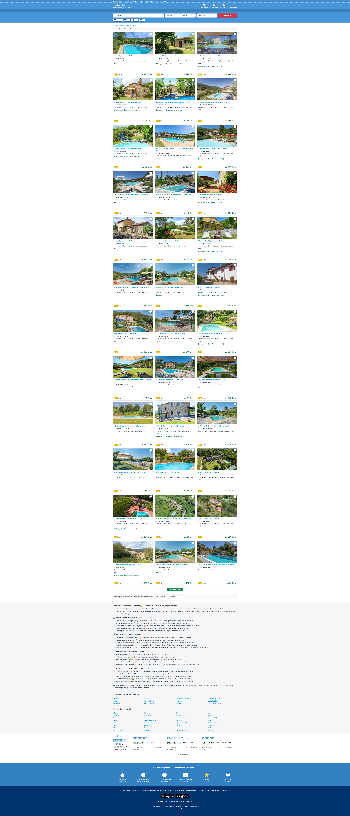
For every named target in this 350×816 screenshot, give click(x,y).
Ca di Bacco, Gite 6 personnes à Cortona (127, 148)
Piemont (210, 715)
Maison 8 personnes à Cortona (124, 56)
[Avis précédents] (129, 743)
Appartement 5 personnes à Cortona (168, 241)
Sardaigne (116, 715)
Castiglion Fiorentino (182, 698)
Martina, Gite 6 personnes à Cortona (168, 56)
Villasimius (116, 728)
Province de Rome (150, 720)
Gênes (146, 725)
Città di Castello (149, 703)
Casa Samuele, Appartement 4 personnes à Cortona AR (216, 565)
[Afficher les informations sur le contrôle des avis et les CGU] (126, 747)
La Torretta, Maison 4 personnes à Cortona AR (213, 426)
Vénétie (178, 715)
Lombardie (147, 715)
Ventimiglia (211, 728)
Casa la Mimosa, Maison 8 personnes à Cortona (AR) (131, 287)
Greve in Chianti (117, 730)
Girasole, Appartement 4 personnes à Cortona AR (172, 565)
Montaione (211, 725)
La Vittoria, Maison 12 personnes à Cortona (212, 148)
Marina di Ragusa (181, 730)
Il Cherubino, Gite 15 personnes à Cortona (128, 518)
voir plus (141, 744)
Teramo (115, 723)
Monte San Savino (213, 701)
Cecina (178, 728)
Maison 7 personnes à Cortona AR (125, 333)
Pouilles (115, 718)
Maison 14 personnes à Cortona (208, 518)
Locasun (213, 790)
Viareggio (147, 728)
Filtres (128, 20)
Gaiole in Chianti (118, 703)
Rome (114, 725)
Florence (147, 730)
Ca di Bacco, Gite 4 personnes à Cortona (127, 102)
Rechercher (227, 15)
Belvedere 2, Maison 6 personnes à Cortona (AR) (130, 426)
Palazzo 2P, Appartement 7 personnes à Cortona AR (173, 518)
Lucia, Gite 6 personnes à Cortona (209, 195)
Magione (179, 701)
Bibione (146, 723)
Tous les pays (198, 790)
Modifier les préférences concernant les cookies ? (175, 809)
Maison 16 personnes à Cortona (208, 472)
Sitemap (207, 790)
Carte (136, 20)
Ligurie (210, 713)
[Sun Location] (120, 5)
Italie (114, 713)
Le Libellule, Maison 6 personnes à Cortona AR (213, 102)
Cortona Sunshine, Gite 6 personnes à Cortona (213, 333)
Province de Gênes (214, 718)
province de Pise (181, 718)
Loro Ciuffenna (149, 701)
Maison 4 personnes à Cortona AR (167, 472)
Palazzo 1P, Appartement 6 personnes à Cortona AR (173, 195)
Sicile (178, 713)
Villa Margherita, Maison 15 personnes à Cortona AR (131, 195)
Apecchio (116, 698)
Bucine (115, 701)
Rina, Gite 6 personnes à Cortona (209, 287)
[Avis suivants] (236, 743)
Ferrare (210, 720)
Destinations (118, 20)
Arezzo (146, 698)
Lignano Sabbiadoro (182, 723)
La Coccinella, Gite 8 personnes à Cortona (170, 426)
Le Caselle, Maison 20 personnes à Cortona (170, 333)
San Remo (211, 730)
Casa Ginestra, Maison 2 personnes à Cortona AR (130, 472)
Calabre (146, 718)
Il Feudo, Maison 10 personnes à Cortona (127, 565)
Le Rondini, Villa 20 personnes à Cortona (211, 56)
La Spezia (179, 720)
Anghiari (178, 703)
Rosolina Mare (212, 723)
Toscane (147, 713)
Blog (182, 790)
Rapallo (178, 725)
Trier (142, 20)
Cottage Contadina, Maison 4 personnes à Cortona (173, 102)
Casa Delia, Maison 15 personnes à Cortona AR (214, 380)
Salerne (115, 720)
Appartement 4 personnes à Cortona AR (169, 287)
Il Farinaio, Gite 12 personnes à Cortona (211, 241)
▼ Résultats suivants (175, 589)
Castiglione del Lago (214, 698)
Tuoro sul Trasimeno (214, 703)
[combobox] (138, 15)
